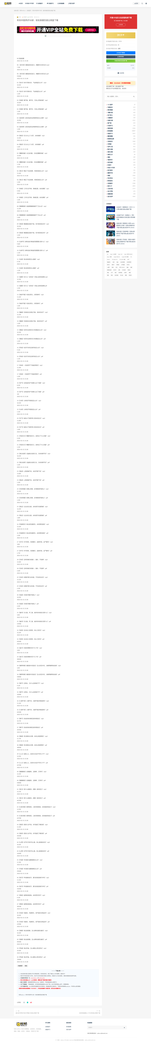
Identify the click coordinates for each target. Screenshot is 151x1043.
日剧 (119, 270)
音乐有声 (68, 1029)
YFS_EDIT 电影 (122, 259)
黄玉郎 (130, 275)
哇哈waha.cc (23, 10)
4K (107, 254)
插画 (127, 267)
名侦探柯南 (129, 262)
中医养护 (20, 965)
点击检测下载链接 (121, 52)
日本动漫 (124, 270)
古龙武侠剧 (122, 262)
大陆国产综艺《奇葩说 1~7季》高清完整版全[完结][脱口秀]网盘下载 (125, 217)
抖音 (116, 267)
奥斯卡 (113, 264)
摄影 (131, 267)
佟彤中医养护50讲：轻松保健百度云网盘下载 (36, 994)
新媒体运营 (109, 270)
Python (108, 259)
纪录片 (125, 272)
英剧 (108, 275)
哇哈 (58, 1040)
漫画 (108, 272)
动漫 (113, 262)
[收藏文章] (24, 1002)
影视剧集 (68, 1026)
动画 (117, 262)
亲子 (128, 259)
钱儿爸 (121, 275)
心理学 (108, 267)
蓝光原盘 (116, 275)
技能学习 (47, 1029)
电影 (115, 272)
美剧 (130, 272)
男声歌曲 (120, 272)
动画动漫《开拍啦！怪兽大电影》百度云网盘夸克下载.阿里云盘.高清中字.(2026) (125, 241)
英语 (112, 275)
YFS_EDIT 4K (114, 259)
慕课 (113, 267)
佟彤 (26, 965)
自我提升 (29, 10)
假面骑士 (109, 262)
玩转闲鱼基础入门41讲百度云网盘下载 (89, 1013)
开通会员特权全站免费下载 (120, 60)
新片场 (115, 270)
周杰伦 (108, 264)
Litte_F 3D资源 (113, 254)
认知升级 (31, 17)
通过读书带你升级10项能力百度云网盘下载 (27, 1013)
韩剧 (126, 275)
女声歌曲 (123, 264)
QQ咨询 (121, 73)
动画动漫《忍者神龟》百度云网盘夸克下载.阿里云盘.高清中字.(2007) (125, 233)
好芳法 (128, 264)
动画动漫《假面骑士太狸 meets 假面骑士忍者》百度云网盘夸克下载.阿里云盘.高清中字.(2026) (125, 225)
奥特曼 (117, 264)
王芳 (112, 272)
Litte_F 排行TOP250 (128, 254)
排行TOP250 (122, 267)
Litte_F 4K (120, 254)
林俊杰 (129, 270)
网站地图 (76, 1040)
